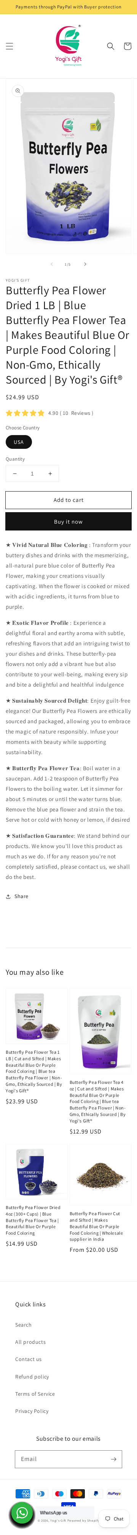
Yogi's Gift (58, 1520)
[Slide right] (85, 264)
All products (30, 1341)
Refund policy (32, 1376)
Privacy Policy (31, 1411)
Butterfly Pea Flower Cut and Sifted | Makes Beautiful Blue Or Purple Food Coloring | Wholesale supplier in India (96, 1226)
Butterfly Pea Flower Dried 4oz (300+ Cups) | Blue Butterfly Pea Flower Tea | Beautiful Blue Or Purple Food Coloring (33, 1220)
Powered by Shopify (83, 1520)
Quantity (15, 459)
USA (19, 442)
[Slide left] (51, 264)
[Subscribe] (113, 1459)
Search (23, 1324)
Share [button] (21, 896)
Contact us (28, 1359)
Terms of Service (35, 1393)
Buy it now (68, 521)
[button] (9, 46)
